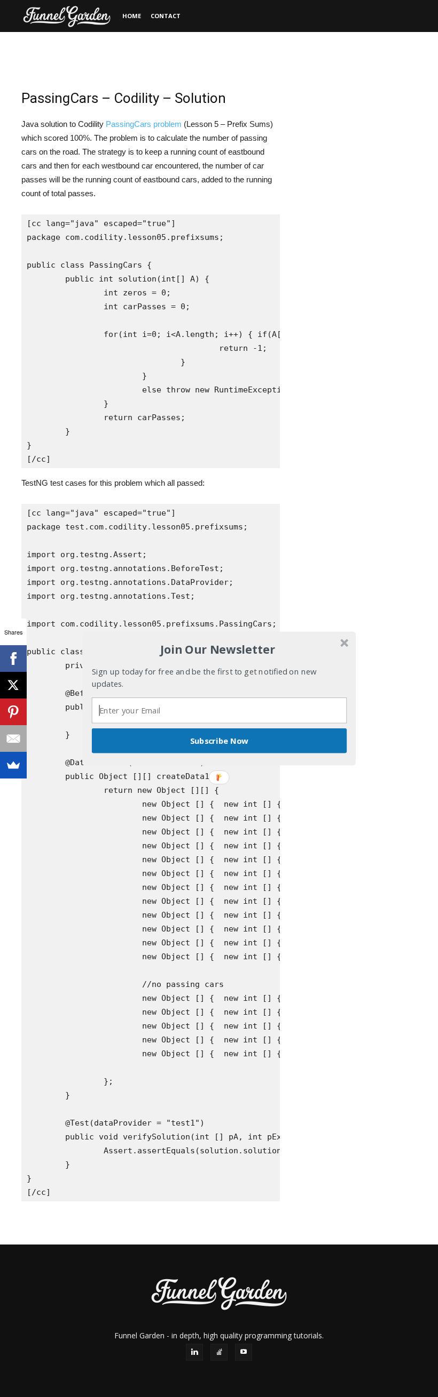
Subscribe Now (219, 740)
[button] (218, 649)
